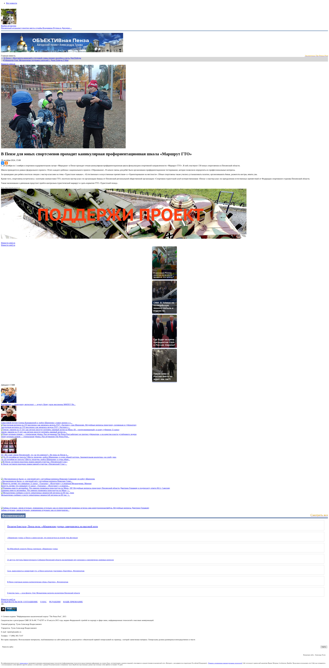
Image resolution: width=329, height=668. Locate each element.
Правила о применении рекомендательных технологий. (225, 663)
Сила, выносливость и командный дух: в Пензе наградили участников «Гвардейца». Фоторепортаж (45, 571)
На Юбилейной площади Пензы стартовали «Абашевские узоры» (32, 549)
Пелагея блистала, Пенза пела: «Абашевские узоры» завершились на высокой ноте (52, 526)
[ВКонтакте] (2, 163)
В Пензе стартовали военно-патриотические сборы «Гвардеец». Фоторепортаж (37, 582)
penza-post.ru (24, 663)
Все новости (11, 3)
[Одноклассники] (6, 163)
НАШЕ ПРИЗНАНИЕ (73, 602)
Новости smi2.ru (8, 64)
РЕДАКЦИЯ (55, 602)
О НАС (43, 602)
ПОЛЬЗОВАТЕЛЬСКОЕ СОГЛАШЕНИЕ (19, 602)
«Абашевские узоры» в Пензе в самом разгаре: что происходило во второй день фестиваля (42, 538)
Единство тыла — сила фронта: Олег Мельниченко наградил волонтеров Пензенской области (43, 593)
